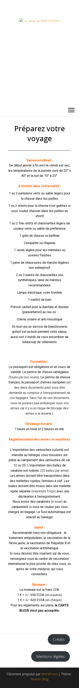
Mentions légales (50, 656)
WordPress (49, 674)
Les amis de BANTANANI (39, 52)
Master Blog (39, 679)
